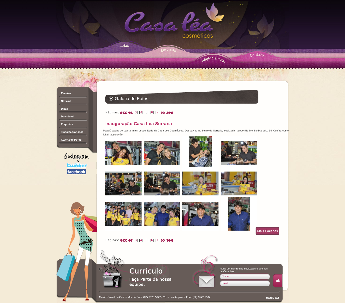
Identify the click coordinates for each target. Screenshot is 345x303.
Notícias (66, 101)
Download (67, 116)
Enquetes (67, 124)
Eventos (66, 93)
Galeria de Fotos (71, 139)
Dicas (64, 108)
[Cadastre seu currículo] (150, 278)
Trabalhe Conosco (72, 132)
